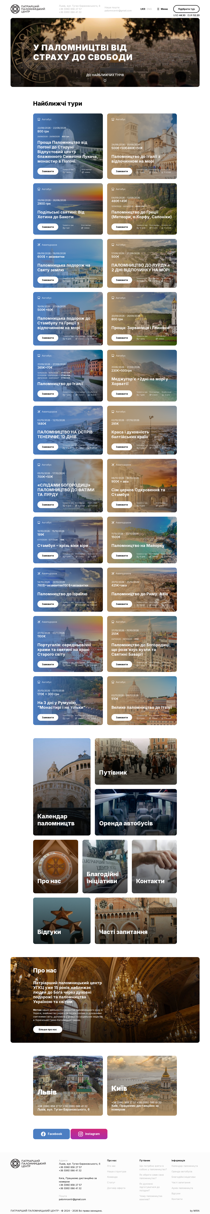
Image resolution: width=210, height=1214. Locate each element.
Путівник (100, 739)
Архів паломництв (182, 1188)
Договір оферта (116, 1188)
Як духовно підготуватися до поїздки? (149, 1187)
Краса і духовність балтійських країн (128, 407)
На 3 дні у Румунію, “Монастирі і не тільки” (58, 677)
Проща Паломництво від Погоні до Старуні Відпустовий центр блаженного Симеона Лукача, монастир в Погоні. (66, 117)
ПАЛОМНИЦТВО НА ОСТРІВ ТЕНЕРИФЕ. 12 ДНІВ (62, 407)
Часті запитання (104, 899)
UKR (142, 9)
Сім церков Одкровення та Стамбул (128, 460)
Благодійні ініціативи (94, 841)
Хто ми (111, 1165)
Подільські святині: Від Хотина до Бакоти (57, 184)
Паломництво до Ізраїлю (47, 569)
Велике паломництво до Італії (124, 677)
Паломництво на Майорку (122, 518)
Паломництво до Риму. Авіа (123, 569)
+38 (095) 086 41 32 (75, 1106)
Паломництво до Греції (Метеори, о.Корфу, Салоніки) (138, 184)
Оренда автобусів (105, 790)
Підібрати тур (186, 9)
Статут (111, 1182)
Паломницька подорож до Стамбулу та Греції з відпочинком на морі (61, 295)
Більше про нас (48, 1029)
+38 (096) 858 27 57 (50, 1106)
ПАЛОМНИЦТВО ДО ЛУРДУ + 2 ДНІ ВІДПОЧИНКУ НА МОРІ (139, 242)
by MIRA (195, 1210)
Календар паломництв (46, 739)
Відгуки (37, 899)
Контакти (137, 841)
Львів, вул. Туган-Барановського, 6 (63, 1109)
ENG (149, 9)
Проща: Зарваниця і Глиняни (124, 293)
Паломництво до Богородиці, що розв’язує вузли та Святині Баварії (138, 619)
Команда (112, 1176)
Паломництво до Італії (46, 351)
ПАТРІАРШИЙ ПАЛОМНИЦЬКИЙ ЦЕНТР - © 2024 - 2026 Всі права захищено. (56, 1210)
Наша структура (116, 1171)
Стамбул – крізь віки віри (47, 518)
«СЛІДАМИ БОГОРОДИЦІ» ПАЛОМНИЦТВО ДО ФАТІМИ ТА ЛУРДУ (66, 462)
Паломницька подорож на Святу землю (56, 240)
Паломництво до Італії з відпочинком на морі (134, 115)
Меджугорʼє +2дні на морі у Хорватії (128, 351)
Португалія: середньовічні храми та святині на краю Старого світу (63, 619)
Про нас (38, 841)
